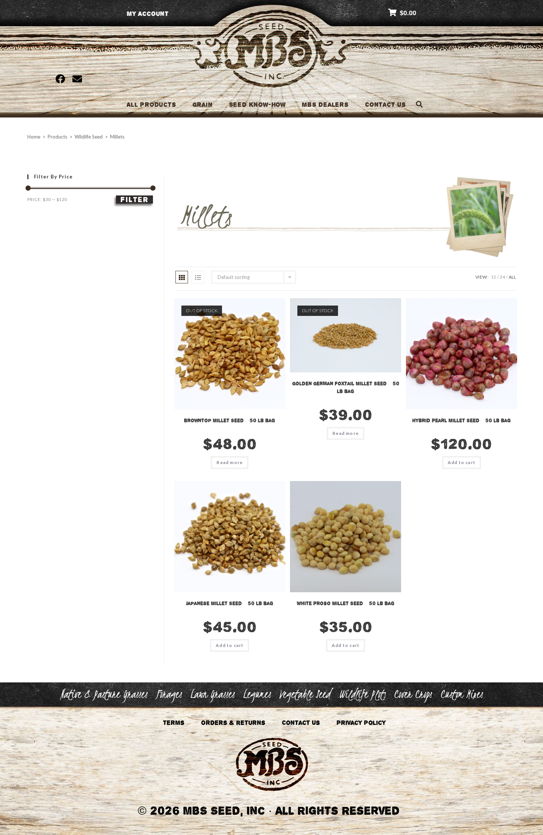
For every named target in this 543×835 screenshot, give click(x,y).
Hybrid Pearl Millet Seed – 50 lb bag (461, 420)
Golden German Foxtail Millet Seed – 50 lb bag (345, 387)
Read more (229, 462)
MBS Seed (272, 58)
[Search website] (419, 104)
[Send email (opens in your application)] (75, 79)
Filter (134, 199)
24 (502, 277)
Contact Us (301, 722)
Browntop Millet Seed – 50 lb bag (229, 420)
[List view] (198, 277)
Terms (173, 722)
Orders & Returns (233, 722)
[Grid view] (181, 277)
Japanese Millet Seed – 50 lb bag (229, 603)
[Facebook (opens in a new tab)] (60, 79)
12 (493, 277)
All (512, 277)
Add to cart (461, 462)
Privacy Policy (361, 722)
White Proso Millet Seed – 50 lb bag (346, 603)
